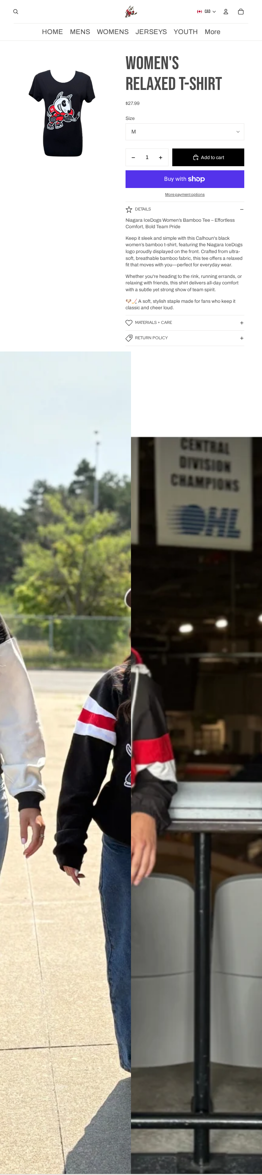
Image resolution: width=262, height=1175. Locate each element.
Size (130, 118)
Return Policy (151, 338)
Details (143, 209)
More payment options (185, 194)
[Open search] (15, 11)
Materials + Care (153, 322)
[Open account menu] (225, 11)
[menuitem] (212, 32)
